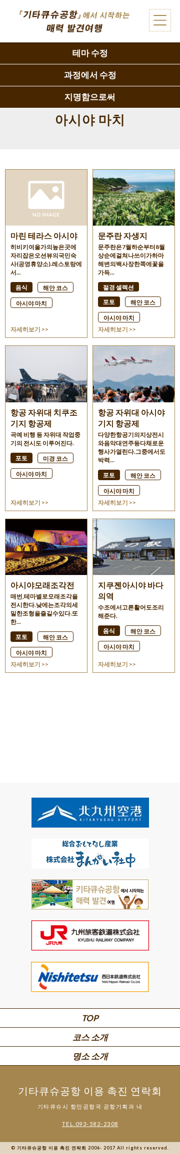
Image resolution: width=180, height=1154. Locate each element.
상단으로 (155, 1119)
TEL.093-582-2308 (90, 1124)
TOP (90, 1018)
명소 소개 (90, 1056)
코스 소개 (90, 1037)
